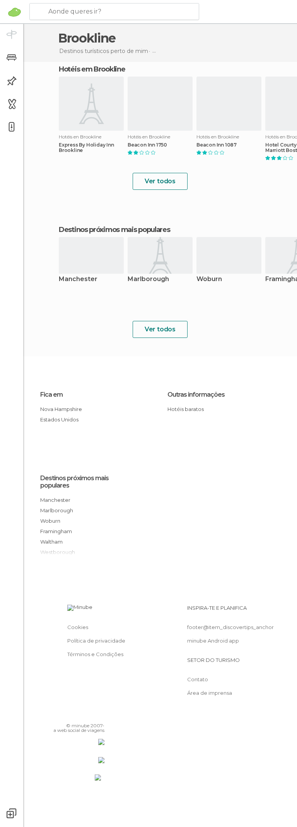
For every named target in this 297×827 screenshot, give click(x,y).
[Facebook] (69, 714)
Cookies (77, 627)
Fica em (51, 394)
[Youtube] (99, 714)
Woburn (209, 279)
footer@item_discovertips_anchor (230, 627)
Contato (197, 679)
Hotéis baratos (185, 409)
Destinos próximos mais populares (114, 229)
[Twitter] (79, 714)
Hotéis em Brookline (92, 69)
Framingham (56, 531)
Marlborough (148, 279)
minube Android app (213, 641)
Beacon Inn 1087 (216, 145)
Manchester (78, 279)
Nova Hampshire (61, 409)
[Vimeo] (89, 714)
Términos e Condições (95, 654)
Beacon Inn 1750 (147, 145)
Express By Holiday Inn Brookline (86, 147)
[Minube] (14, 12)
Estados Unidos (59, 419)
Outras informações (196, 394)
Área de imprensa (209, 693)
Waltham (51, 542)
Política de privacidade (96, 641)
